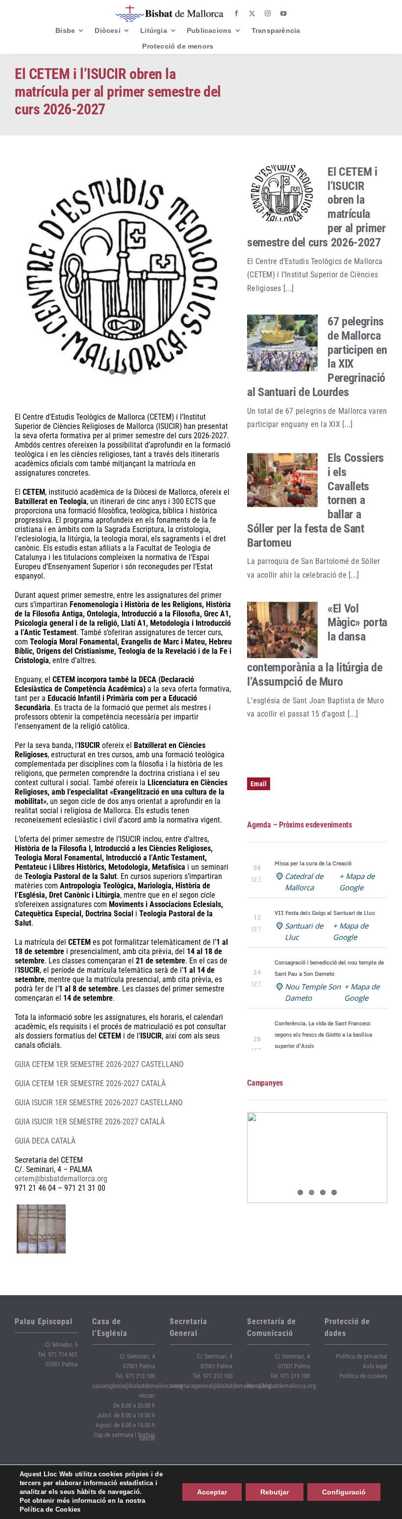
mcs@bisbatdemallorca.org (281, 1385)
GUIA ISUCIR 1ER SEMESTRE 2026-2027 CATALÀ (90, 1121)
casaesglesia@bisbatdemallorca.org (137, 1385)
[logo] (170, 8)
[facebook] (236, 14)
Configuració (344, 1492)
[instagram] (268, 14)
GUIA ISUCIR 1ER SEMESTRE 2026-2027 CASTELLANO (99, 1102)
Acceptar (212, 1492)
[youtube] (283, 14)
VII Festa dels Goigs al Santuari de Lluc (325, 912)
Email (259, 784)
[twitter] (252, 14)
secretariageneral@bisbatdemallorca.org (220, 1385)
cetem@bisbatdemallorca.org (61, 1178)
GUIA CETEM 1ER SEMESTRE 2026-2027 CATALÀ (90, 1083)
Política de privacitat (361, 1356)
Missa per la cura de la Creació (313, 863)
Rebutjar (274, 1492)
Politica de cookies (363, 1376)
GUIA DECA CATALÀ (45, 1141)
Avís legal (375, 1366)
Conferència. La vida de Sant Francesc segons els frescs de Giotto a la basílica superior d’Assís (323, 1034)
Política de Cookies (50, 1509)
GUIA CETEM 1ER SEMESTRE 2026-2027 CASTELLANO (99, 1064)
